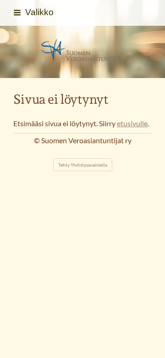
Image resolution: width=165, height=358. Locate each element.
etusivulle (132, 123)
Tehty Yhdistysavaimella (82, 165)
